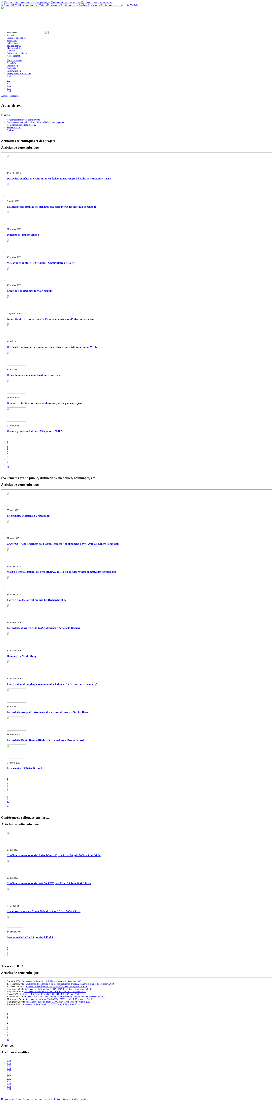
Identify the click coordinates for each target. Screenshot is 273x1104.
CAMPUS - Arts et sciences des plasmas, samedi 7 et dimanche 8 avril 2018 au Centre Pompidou (63, 543)
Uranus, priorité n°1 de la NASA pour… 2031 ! (34, 431)
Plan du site (28, 1099)
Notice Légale (54, 1099)
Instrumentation (14, 71)
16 (8, 1039)
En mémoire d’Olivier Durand (24, 768)
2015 (9, 1071)
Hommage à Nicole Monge (22, 656)
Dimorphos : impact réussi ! (23, 234)
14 (8, 806)
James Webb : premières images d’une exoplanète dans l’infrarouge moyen (50, 318)
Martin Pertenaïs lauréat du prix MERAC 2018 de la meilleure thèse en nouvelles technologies (61, 571)
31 (8, 467)
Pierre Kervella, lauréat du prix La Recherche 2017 (36, 599)
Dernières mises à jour (11, 1099)
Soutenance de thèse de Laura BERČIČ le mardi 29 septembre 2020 (56, 986)
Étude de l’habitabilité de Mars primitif (29, 290)
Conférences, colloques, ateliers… (22, 125)
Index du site (40, 1099)
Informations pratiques (17, 53)
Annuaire (11, 50)
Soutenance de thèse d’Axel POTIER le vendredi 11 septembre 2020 (55, 991)
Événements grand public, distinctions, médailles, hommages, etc (36, 122)
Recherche (11, 68)
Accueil (10, 35)
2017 (9, 1066)
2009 (9, 1086)
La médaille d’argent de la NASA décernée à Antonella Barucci (43, 627)
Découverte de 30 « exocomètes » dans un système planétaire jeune (45, 403)
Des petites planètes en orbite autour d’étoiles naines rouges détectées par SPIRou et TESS (59, 178)
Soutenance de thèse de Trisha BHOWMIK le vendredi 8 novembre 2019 (57, 1002)
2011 (9, 1081)
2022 (9, 86)
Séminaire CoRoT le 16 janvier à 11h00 (30, 937)
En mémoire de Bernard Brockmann (28, 515)
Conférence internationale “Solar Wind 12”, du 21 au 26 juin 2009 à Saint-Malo (54, 855)
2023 (9, 83)
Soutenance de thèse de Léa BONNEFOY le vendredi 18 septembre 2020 (57, 989)
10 (8, 801)
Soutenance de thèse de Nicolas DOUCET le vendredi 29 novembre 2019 (58, 999)
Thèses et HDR (14, 127)
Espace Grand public (16, 38)
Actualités (11, 63)
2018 (9, 1063)
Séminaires (12, 40)
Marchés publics (14, 48)
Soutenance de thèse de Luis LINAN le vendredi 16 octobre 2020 (51, 981)
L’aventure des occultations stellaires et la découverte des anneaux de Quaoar (51, 206)
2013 (9, 1076)
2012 (9, 1079)
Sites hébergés (68, 1099)
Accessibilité (81, 1099)
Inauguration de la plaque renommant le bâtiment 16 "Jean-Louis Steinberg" (52, 684)
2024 (9, 81)
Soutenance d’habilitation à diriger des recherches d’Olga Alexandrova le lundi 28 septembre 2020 (70, 984)
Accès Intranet (13, 56)
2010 (9, 1084)
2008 (9, 1089)
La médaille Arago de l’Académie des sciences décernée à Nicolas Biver (47, 712)
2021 (9, 88)
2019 (9, 1061)
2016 (9, 1068)
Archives (11, 130)
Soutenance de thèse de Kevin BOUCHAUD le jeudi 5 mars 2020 (49, 994)
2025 (9, 76)
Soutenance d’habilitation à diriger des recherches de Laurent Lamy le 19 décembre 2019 (65, 996)
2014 (9, 1073)
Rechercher (12, 32)
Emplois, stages (14, 45)
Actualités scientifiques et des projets (23, 120)
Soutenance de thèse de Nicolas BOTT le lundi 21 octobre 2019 (50, 1004)
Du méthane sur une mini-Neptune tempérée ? (33, 374)
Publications (12, 43)
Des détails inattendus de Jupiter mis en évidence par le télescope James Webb (52, 346)
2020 (9, 91)
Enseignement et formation (19, 73)
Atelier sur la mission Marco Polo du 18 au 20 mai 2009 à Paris (43, 911)
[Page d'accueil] (14, 60)
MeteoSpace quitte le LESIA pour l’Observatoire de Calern (41, 262)
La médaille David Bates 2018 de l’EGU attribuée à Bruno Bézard (45, 740)
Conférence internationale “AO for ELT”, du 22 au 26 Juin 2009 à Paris (49, 883)
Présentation (12, 66)
